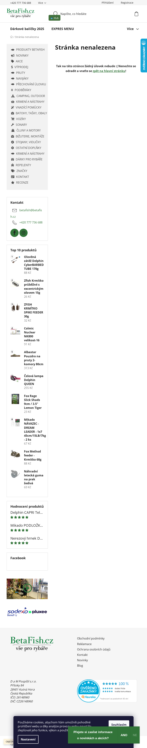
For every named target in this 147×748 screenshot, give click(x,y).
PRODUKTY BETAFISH (30, 50)
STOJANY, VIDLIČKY (28, 142)
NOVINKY (22, 55)
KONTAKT (22, 177)
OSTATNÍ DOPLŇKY (28, 148)
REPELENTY (23, 165)
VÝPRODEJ (21, 67)
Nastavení (28, 739)
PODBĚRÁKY (23, 90)
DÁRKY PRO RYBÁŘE (29, 159)
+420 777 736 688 (20, 2)
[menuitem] (27, 29)
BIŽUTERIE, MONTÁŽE (30, 136)
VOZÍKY (21, 119)
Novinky (82, 660)
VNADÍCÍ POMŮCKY (28, 107)
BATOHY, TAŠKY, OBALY (31, 113)
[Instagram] (23, 233)
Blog (80, 666)
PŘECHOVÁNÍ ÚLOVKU (31, 84)
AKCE (19, 61)
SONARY (21, 125)
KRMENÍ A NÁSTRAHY (30, 102)
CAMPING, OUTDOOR (30, 96)
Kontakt (82, 655)
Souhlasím (119, 725)
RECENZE (22, 182)
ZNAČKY (21, 171)
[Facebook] (14, 233)
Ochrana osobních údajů (93, 649)
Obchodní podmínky (91, 638)
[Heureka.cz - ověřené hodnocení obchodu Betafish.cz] (107, 690)
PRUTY (20, 73)
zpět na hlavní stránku (109, 71)
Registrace (127, 2)
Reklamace (84, 644)
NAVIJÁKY (22, 78)
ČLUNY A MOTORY (28, 130)
